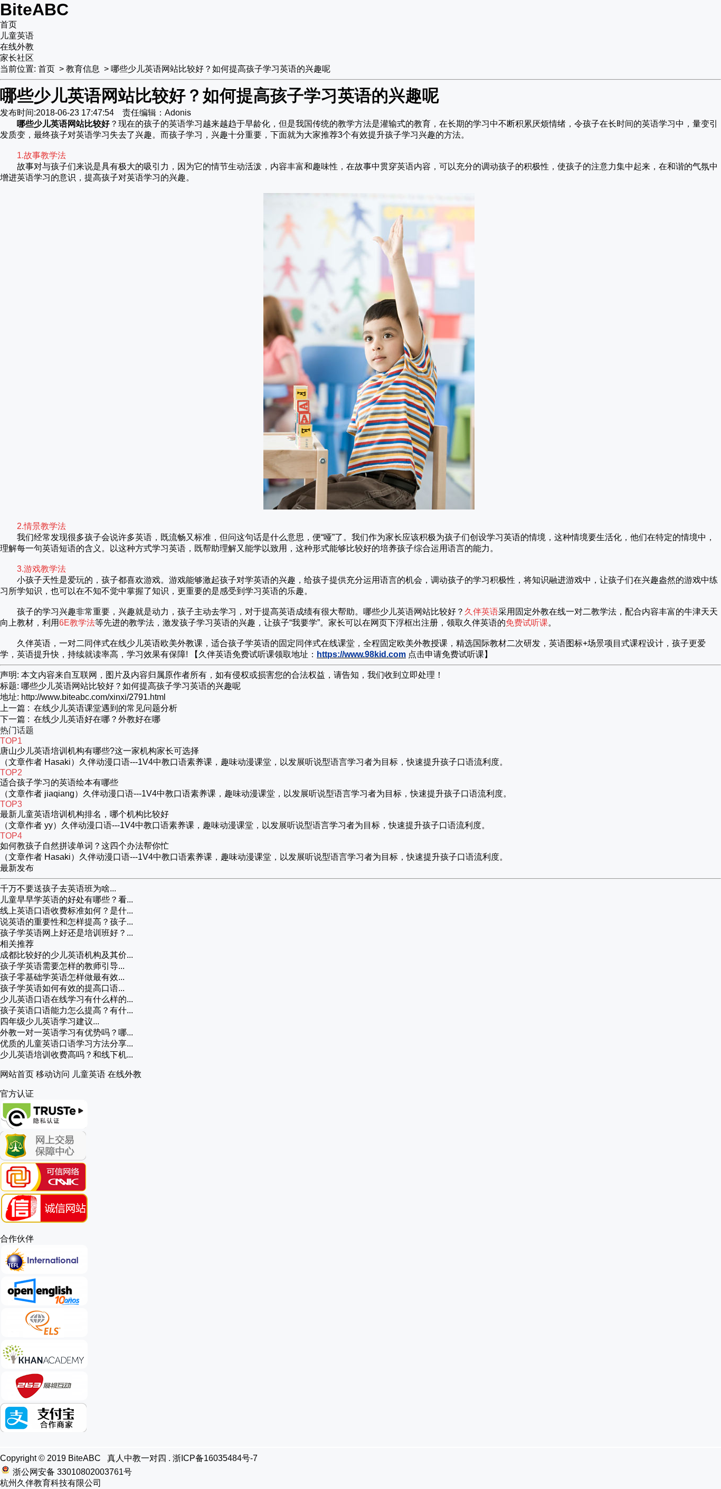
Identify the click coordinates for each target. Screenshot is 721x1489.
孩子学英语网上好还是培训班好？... (66, 932)
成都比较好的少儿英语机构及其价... (66, 954)
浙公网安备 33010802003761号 (72, 1471)
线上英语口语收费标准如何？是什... (66, 910)
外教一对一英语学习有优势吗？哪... (66, 1032)
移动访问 (53, 1074)
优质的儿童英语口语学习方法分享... (66, 1043)
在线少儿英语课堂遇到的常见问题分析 (105, 708)
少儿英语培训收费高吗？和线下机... (66, 1054)
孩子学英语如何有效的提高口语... (62, 988)
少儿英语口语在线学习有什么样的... (66, 999)
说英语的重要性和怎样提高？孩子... (66, 921)
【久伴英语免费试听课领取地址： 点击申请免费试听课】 (341, 654)
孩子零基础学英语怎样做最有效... (62, 977)
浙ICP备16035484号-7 (215, 1458)
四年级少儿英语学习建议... (49, 1021)
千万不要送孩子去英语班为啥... (58, 888)
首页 (8, 24)
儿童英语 (17, 35)
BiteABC (34, 9)
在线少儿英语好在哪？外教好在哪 (97, 719)
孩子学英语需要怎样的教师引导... (62, 966)
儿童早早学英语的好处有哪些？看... (66, 899)
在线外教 (17, 46)
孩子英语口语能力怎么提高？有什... (66, 1010)
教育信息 (83, 68)
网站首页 (17, 1074)
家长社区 (17, 57)
